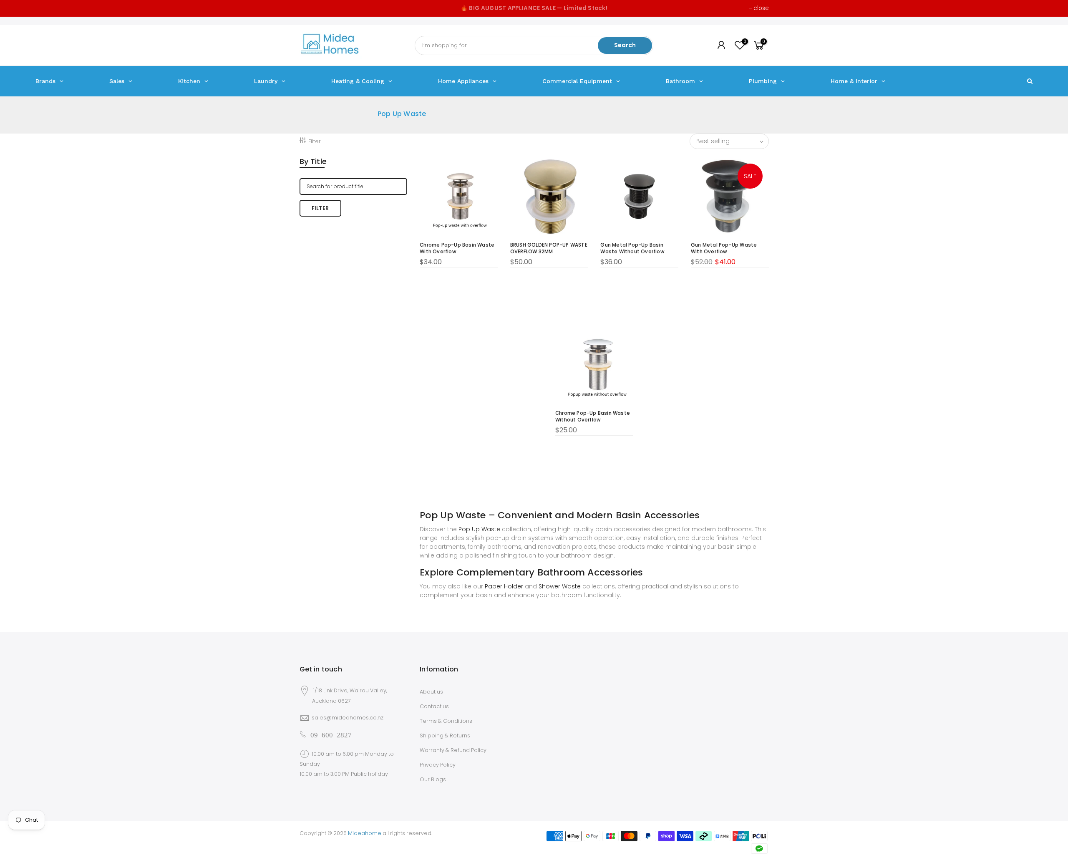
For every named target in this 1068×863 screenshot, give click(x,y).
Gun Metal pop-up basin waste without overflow (632, 248)
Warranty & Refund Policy (453, 750)
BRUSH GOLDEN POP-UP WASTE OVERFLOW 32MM (548, 248)
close (761, 8)
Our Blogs (433, 779)
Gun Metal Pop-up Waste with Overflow (724, 248)
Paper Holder (504, 586)
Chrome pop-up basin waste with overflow (457, 248)
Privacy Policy (438, 764)
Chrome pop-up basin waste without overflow (592, 416)
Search (625, 45)
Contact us (434, 706)
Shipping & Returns (445, 735)
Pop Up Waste (479, 529)
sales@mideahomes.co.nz (347, 717)
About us (431, 691)
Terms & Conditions (446, 720)
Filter (314, 141)
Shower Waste (560, 586)
